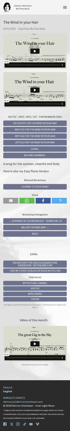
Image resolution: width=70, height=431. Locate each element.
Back (35, 233)
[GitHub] (25, 424)
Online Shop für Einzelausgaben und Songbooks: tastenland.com (35, 264)
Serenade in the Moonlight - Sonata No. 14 (35, 220)
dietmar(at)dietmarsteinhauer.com (23, 401)
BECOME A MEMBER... (35, 155)
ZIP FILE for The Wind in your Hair (35, 142)
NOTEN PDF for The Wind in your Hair (35, 123)
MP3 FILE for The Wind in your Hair (35, 136)
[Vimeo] (38, 424)
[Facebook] (5, 424)
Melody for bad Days (35, 227)
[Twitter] (12, 424)
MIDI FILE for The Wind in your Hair (35, 129)
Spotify (35, 288)
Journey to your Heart (35, 186)
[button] (10, 201)
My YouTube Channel (35, 283)
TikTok (35, 299)
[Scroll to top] (65, 426)
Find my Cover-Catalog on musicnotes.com (35, 270)
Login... (35, 148)
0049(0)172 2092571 (14, 397)
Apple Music (35, 293)
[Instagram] (18, 424)
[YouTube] (31, 424)
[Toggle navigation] (65, 7)
